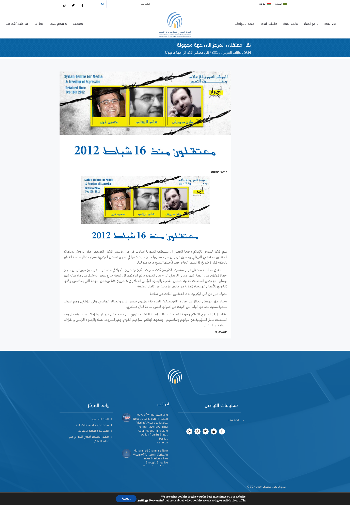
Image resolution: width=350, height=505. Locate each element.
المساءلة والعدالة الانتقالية (93, 430)
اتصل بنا (39, 24)
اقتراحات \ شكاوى (17, 24)
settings (143, 500)
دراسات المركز (268, 24)
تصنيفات (78, 24)
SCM (247, 52)
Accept (126, 498)
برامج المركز (311, 24)
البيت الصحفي (100, 419)
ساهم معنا (234, 420)
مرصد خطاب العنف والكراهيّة (92, 425)
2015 (216, 52)
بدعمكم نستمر (58, 24)
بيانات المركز (290, 24)
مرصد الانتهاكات (244, 24)
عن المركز (330, 24)
